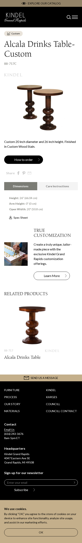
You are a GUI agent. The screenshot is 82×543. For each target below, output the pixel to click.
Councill (53, 404)
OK (41, 532)
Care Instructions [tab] (57, 186)
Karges (51, 397)
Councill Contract (61, 411)
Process (10, 397)
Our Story (12, 404)
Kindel (51, 390)
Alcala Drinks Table (31, 336)
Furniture (12, 390)
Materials (12, 411)
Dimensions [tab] (20, 186)
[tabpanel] (41, 205)
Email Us (9, 429)
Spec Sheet (21, 217)
